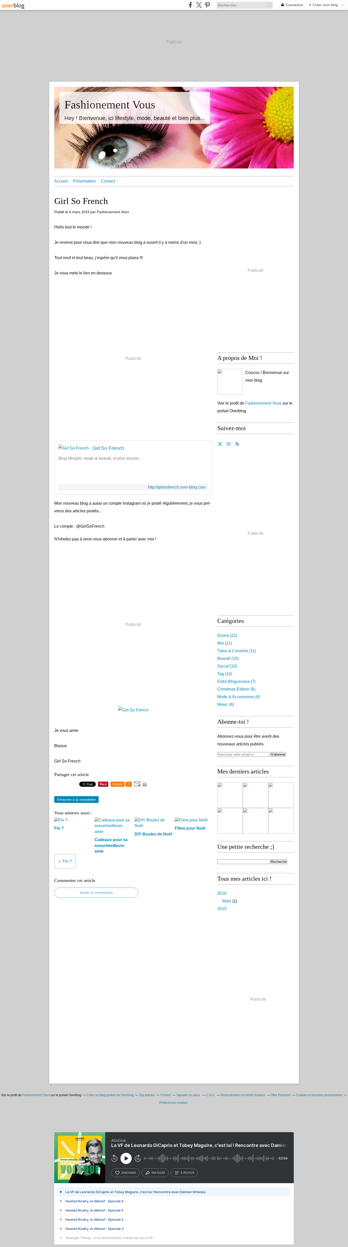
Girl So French (108, 448)
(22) (227, 635)
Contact (108, 181)
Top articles (147, 1095)
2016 (221, 893)
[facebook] (190, 5)
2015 (221, 908)
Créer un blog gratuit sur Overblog (110, 1095)
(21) (224, 643)
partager (158, 1172)
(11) (236, 651)
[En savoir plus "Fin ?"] (255, 795)
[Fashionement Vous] (230, 381)
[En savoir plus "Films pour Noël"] (255, 820)
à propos (187, 1172)
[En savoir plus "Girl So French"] (230, 795)
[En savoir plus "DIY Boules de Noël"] (230, 820)
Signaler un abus (188, 1095)
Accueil (61, 181)
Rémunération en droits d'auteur (243, 1095)
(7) (236, 681)
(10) (227, 658)
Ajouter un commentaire (96, 892)
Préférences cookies (173, 1103)
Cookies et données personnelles (319, 1095)
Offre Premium (280, 1095)
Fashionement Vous (109, 104)
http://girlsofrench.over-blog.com (177, 487)
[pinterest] (207, 5)
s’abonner (128, 1172)
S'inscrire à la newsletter (76, 799)
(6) (236, 689)
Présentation (84, 181)
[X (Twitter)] (199, 5)
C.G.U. (210, 1095)
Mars (226, 901)
